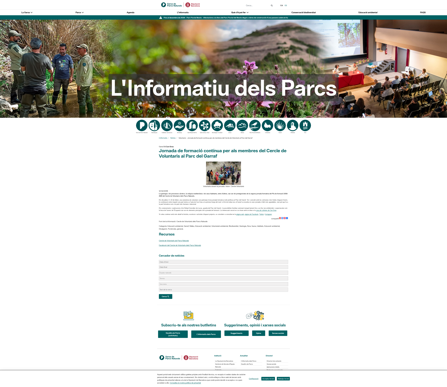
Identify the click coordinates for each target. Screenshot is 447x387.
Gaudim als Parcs (247, 364)
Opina (258, 333)
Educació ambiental (368, 12)
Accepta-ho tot (268, 379)
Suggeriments (236, 333)
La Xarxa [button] (25, 12)
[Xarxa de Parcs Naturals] (181, 4)
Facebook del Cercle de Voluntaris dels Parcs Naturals (180, 245)
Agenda (130, 12)
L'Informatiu (183, 12)
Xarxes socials (278, 333)
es (286, 5)
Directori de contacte (274, 361)
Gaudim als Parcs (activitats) (173, 334)
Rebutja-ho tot (283, 379)
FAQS (423, 12)
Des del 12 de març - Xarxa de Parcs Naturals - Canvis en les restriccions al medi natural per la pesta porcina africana (226, 17)
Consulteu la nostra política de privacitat (185, 383)
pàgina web (240, 214)
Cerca (164, 296)
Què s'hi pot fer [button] (238, 12)
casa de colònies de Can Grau (266, 210)
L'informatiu (163, 138)
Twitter (261, 214)
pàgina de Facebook (251, 214)
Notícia (173, 138)
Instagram (268, 214)
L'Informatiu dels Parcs (206, 334)
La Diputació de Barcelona (224, 361)
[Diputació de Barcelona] (179, 357)
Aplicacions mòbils (273, 367)
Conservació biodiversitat (303, 12)
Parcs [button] (78, 12)
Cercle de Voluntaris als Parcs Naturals (174, 240)
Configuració (253, 379)
